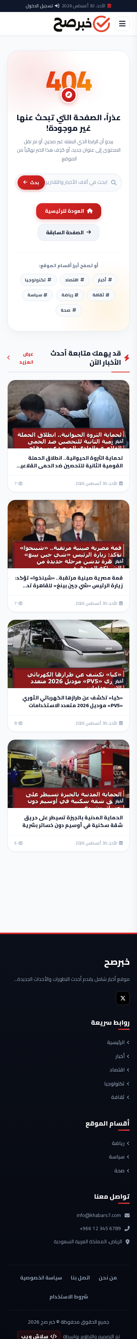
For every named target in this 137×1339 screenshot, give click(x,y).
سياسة (117, 1157)
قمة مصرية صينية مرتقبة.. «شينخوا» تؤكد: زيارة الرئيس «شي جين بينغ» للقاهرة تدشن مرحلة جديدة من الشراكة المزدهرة (69, 585)
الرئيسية (116, 1042)
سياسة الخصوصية (41, 1277)
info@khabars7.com (99, 1215)
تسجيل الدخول (39, 6)
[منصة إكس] (123, 998)
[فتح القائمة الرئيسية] (122, 23)
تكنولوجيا (114, 1084)
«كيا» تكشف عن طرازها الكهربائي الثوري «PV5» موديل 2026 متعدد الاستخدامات (72, 701)
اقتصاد (117, 1070)
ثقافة (118, 1097)
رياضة (118, 1143)
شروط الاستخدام (68, 1296)
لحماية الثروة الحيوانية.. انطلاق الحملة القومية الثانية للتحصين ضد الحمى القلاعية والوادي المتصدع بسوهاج (70, 465)
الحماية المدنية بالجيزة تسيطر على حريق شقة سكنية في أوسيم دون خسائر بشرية (72, 821)
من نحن (108, 1277)
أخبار (120, 1056)
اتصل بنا (80, 1277)
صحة (119, 1171)
